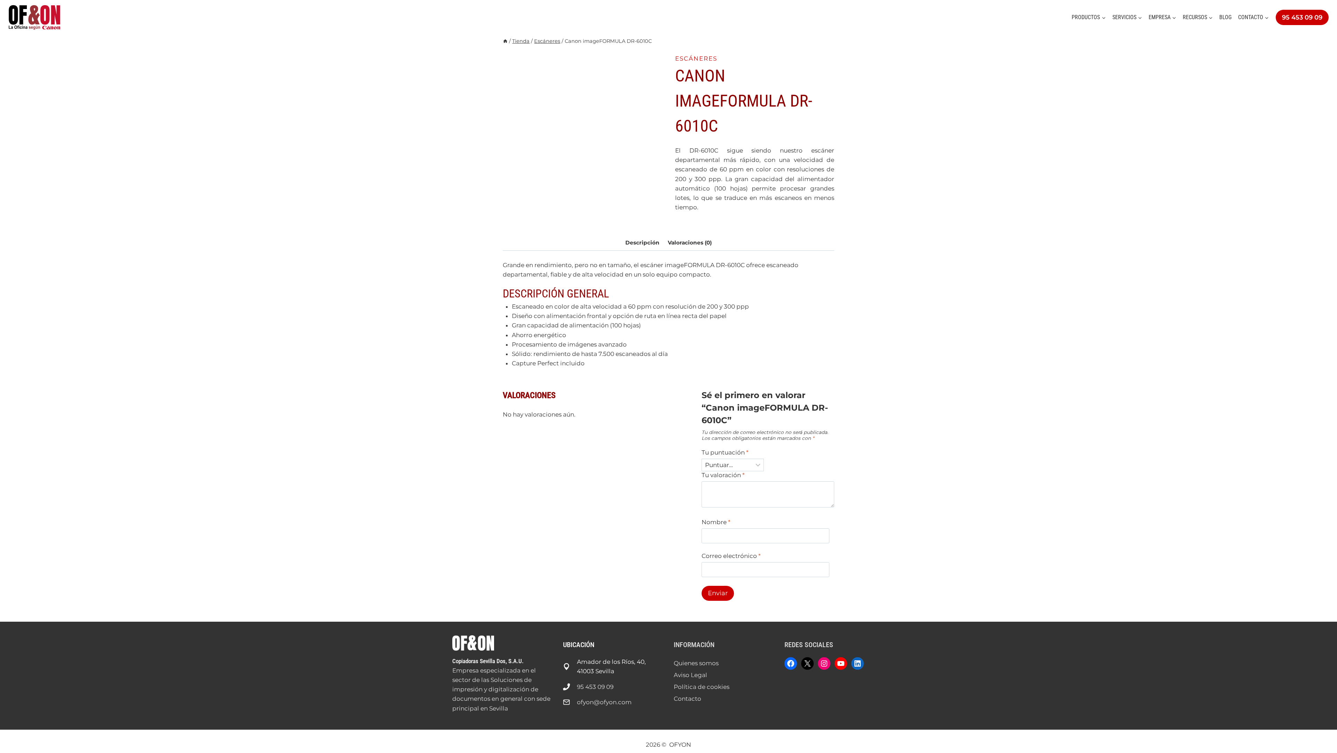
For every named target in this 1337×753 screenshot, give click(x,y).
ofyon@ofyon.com (604, 702)
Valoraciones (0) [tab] (690, 242)
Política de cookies (701, 686)
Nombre (716, 522)
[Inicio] (505, 41)
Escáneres (696, 58)
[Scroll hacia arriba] (1319, 725)
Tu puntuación (725, 452)
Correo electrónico (731, 555)
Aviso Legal (690, 675)
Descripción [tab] (642, 242)
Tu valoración (723, 475)
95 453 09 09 (1302, 17)
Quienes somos (696, 663)
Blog (1225, 17)
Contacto (687, 698)
